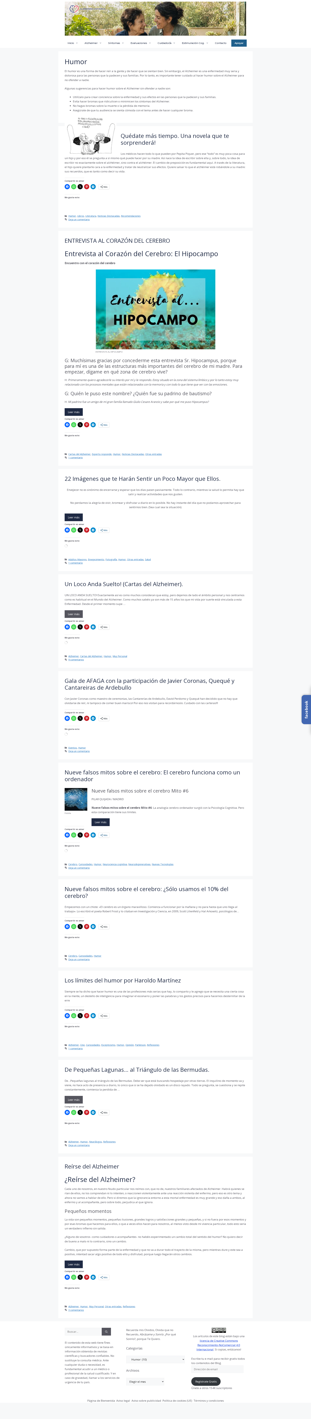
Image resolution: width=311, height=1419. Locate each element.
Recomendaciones (131, 215)
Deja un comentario (79, 219)
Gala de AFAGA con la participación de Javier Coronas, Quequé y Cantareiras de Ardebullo (150, 684)
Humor (72, 215)
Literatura (90, 215)
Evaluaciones (139, 43)
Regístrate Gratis (206, 1381)
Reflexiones (153, 1044)
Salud (148, 559)
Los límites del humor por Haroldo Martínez (123, 980)
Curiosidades (85, 864)
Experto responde (102, 454)
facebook (306, 710)
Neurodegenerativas (139, 864)
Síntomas (114, 43)
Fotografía (111, 559)
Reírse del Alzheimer (92, 1166)
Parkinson (140, 1044)
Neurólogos (95, 1141)
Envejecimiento (96, 559)
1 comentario (75, 457)
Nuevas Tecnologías (162, 864)
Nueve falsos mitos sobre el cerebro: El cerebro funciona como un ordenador (152, 775)
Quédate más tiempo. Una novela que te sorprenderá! (175, 139)
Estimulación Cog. (193, 43)
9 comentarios (76, 659)
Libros (80, 215)
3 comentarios (76, 1310)
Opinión (130, 1044)
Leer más (74, 412)
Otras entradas (153, 454)
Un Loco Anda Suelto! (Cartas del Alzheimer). (124, 584)
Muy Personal (120, 656)
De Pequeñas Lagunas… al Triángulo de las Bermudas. (137, 1069)
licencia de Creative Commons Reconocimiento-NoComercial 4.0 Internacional (218, 1345)
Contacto (220, 43)
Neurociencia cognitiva (115, 864)
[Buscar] (106, 1332)
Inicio (71, 43)
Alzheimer (91, 43)
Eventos (72, 747)
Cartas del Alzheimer (79, 454)
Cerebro (72, 864)
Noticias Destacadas (109, 215)
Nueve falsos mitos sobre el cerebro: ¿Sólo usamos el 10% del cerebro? (146, 892)
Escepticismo (108, 1044)
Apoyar (239, 43)
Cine (82, 1044)
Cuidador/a (164, 43)
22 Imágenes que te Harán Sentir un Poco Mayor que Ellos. (143, 478)
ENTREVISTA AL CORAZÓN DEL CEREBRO (117, 240)
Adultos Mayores (77, 559)
